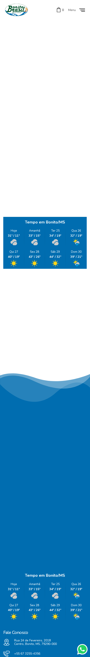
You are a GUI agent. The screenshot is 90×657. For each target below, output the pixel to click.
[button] (20, 342)
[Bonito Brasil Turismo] (16, 9)
